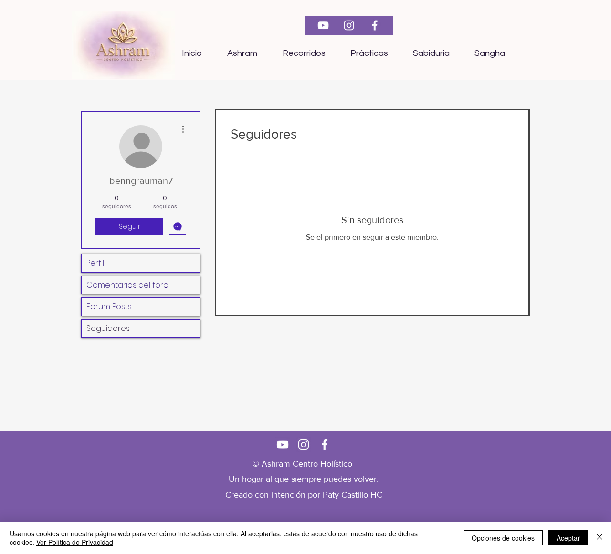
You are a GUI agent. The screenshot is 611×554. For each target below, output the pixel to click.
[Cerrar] (599, 537)
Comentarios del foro (127, 284)
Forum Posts (109, 306)
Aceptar (568, 538)
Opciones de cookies (503, 538)
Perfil (95, 262)
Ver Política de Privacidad (74, 542)
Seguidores (108, 328)
